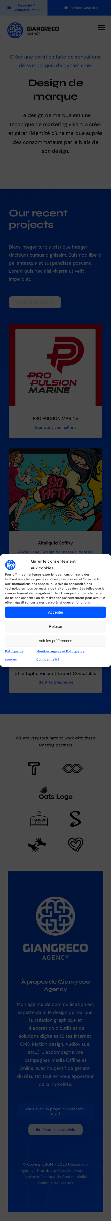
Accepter (55, 612)
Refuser (55, 626)
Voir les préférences (55, 640)
